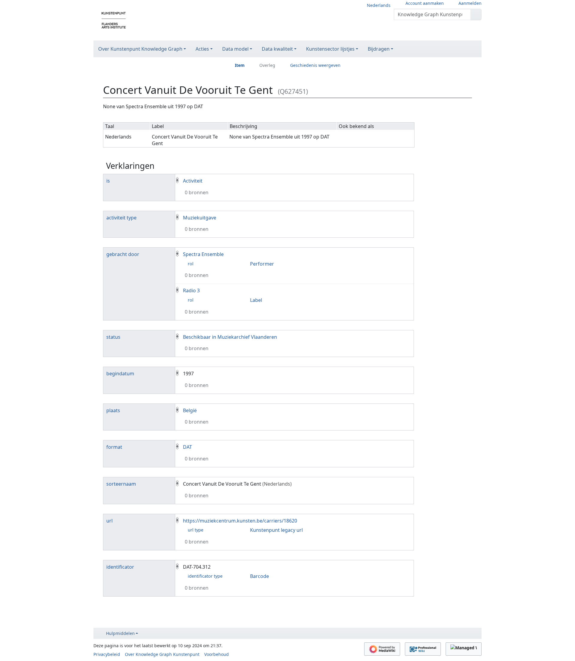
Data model (235, 49)
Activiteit (192, 180)
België (190, 410)
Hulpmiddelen (120, 633)
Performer (262, 264)
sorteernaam (121, 484)
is (108, 180)
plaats (113, 410)
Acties (202, 49)
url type (195, 530)
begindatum (120, 373)
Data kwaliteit (277, 49)
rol (190, 263)
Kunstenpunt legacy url (276, 530)
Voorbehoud (216, 654)
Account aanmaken (424, 3)
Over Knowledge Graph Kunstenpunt (162, 654)
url (109, 520)
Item (240, 65)
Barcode (259, 576)
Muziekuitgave (199, 217)
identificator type (205, 576)
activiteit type (121, 217)
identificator (120, 567)
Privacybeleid (106, 654)
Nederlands (379, 5)
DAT (187, 447)
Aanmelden (470, 3)
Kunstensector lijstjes (330, 49)
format (114, 447)
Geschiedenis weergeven (315, 65)
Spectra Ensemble (203, 254)
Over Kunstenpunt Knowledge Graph (140, 49)
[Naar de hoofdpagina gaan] (113, 19)
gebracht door (122, 254)
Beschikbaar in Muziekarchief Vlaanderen (230, 337)
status (113, 337)
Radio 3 (191, 290)
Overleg (267, 65)
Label (256, 300)
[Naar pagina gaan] (476, 14)
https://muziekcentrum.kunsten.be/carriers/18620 (240, 520)
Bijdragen (379, 49)
